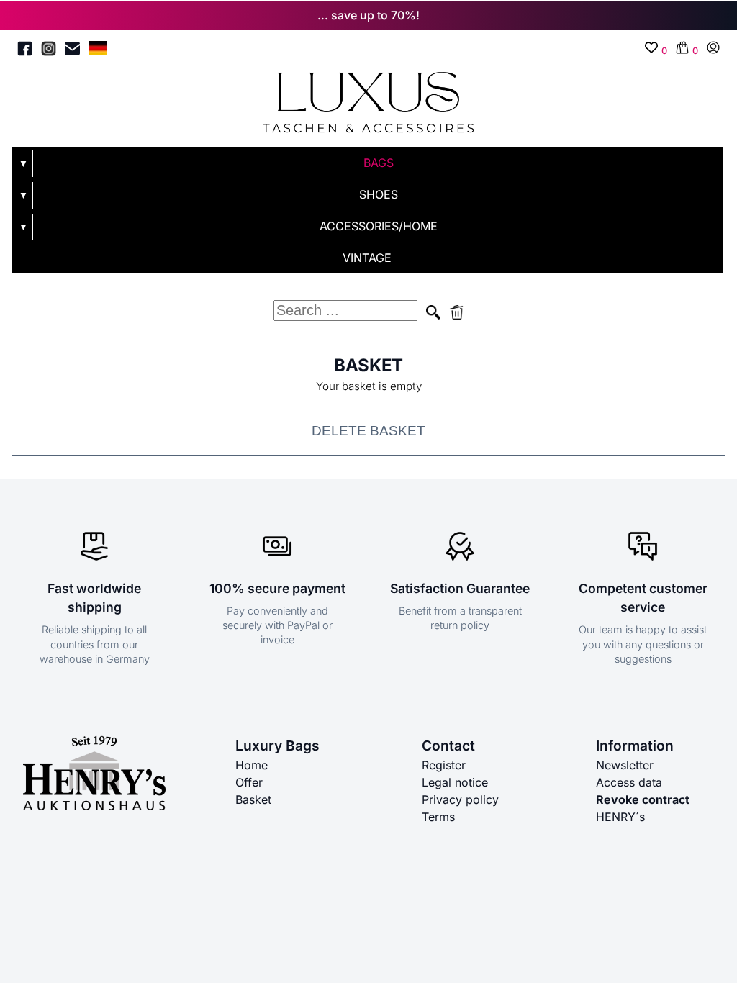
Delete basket (368, 430)
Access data (629, 782)
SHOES (378, 194)
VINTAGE (367, 257)
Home (251, 765)
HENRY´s (620, 817)
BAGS (378, 162)
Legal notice (455, 782)
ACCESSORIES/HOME (379, 226)
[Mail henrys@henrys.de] (72, 50)
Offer (249, 782)
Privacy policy (460, 799)
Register (444, 765)
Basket (253, 799)
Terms (438, 817)
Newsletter (625, 765)
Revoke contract (642, 799)
